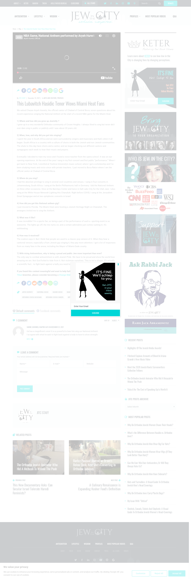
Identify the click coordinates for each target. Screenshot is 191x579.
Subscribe (95, 313)
